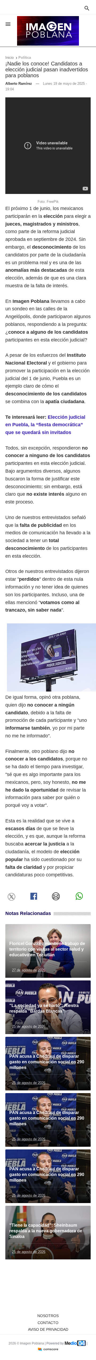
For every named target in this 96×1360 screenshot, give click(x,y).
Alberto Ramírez (18, 84)
